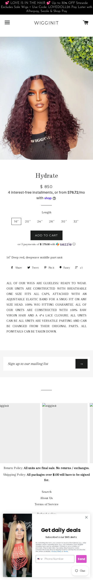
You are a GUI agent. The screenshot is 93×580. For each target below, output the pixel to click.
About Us (46, 498)
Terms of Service (46, 504)
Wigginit (46, 23)
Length (46, 212)
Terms (65, 551)
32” (76, 221)
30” (64, 221)
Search (46, 492)
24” (40, 221)
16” (16, 221)
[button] (46, 244)
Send (81, 559)
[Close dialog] (86, 517)
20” (28, 221)
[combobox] (39, 559)
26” (52, 221)
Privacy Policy (56, 551)
